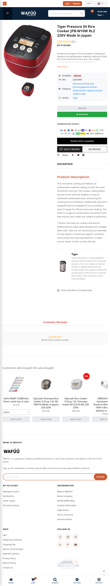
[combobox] (16, 412)
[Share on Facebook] (73, 154)
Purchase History (11, 505)
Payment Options (11, 553)
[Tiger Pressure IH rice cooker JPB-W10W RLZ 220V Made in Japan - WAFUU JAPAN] (28, 89)
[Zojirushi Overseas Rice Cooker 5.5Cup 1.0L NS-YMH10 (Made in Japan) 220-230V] (46, 384)
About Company (64, 496)
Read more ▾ (62, 66)
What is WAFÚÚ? (65, 491)
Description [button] (65, 164)
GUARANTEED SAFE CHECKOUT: (68, 124)
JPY (89, 3)
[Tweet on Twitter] (78, 154)
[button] (64, 41)
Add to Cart (16, 419)
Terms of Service (65, 514)
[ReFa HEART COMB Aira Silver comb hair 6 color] (16, 384)
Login (67, 3)
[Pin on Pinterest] (83, 154)
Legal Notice (63, 510)
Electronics (78, 83)
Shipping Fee (9, 544)
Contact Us (8, 567)
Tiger (83, 93)
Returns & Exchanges (13, 549)
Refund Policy (9, 563)
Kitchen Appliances (88, 90)
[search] (82, 13)
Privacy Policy (9, 558)
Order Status (9, 500)
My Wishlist (8, 496)
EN (102, 3)
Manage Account (11, 491)
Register (76, 3)
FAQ (5, 535)
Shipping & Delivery (12, 539)
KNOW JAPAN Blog (66, 500)
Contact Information (66, 505)
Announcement (64, 519)
